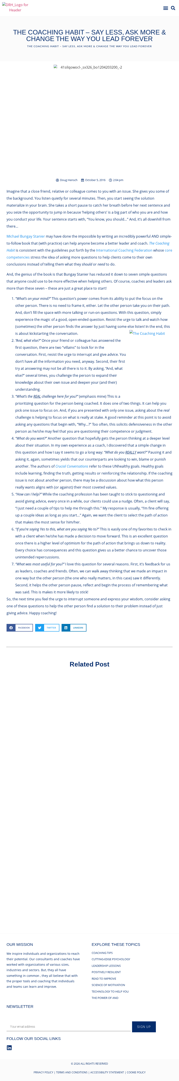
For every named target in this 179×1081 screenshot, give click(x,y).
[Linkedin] (9, 1047)
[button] (166, 8)
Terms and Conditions (72, 1072)
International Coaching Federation (124, 250)
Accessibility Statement (107, 1072)
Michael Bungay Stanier (26, 236)
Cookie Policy (136, 1072)
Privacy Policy (43, 1072)
